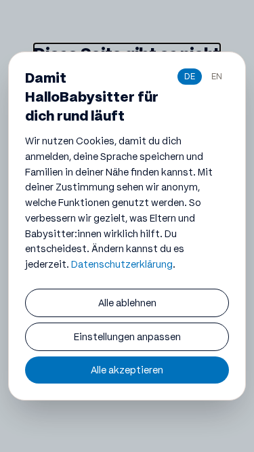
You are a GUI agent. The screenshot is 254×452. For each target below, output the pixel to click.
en (216, 76)
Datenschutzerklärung (122, 264)
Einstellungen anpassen (127, 337)
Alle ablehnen (127, 303)
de (189, 76)
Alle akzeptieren (127, 370)
